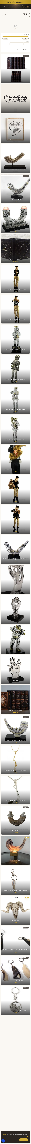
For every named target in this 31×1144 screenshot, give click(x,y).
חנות (26, 11)
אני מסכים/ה (24, 1140)
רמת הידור (27, 41)
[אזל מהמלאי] (15, 68)
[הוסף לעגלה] (15, 98)
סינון (3, 15)
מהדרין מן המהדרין (19, 44)
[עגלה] (4, 6)
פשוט (11, 44)
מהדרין (26, 44)
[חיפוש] (6, 6)
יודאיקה (27, 19)
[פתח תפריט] (2, 6)
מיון (28, 46)
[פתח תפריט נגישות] (3, 1141)
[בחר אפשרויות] (15, 700)
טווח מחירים (26, 34)
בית (29, 11)
